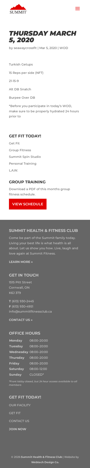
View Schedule (27, 204)
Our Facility (20, 405)
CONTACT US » (21, 320)
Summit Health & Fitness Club (41, 457)
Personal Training (22, 164)
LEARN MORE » (21, 262)
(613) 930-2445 (23, 301)
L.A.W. (13, 170)
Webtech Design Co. (45, 462)
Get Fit (14, 143)
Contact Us (19, 421)
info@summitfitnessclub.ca (30, 311)
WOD (63, 48)
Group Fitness (20, 150)
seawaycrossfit (25, 48)
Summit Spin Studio (25, 157)
